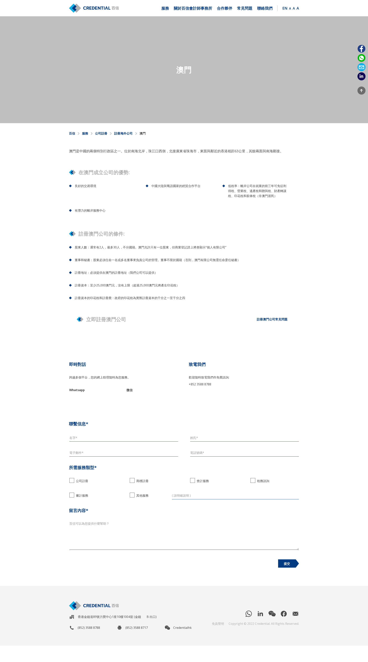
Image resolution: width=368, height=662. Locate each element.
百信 (72, 133)
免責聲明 (218, 624)
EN (285, 8)
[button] (165, 8)
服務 (85, 133)
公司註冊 (101, 133)
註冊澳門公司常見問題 (272, 319)
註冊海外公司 (123, 133)
